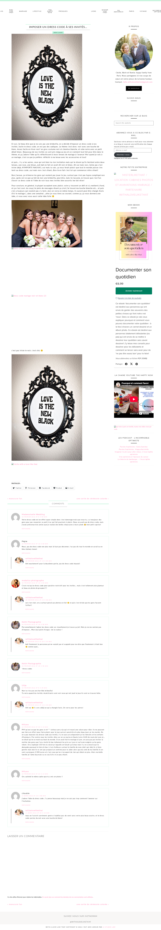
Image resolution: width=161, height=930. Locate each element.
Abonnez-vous (123, 155)
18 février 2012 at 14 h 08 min (38, 600)
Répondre (26, 528)
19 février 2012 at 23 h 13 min (35, 727)
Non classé (58, 32)
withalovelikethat (34, 558)
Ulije (24, 685)
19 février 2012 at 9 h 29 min (34, 688)
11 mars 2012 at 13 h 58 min (34, 796)
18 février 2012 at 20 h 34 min (38, 641)
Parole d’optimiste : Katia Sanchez (134, 447)
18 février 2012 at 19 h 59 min (35, 666)
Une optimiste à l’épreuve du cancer (134, 457)
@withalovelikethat (80, 922)
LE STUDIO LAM (109, 927)
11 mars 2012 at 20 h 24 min (37, 813)
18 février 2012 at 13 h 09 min (35, 583)
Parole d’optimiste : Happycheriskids (134, 449)
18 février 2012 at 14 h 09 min (38, 561)
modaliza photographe (33, 580)
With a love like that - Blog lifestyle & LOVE (80, 11)
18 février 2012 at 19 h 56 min (35, 624)
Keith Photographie (31, 622)
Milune (25, 725)
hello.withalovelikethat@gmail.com (138, 82)
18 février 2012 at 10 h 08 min (35, 544)
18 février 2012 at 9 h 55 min (34, 517)
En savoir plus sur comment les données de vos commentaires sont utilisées (67, 897)
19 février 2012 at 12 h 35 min (38, 705)
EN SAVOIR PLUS (133, 88)
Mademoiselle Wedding (33, 514)
